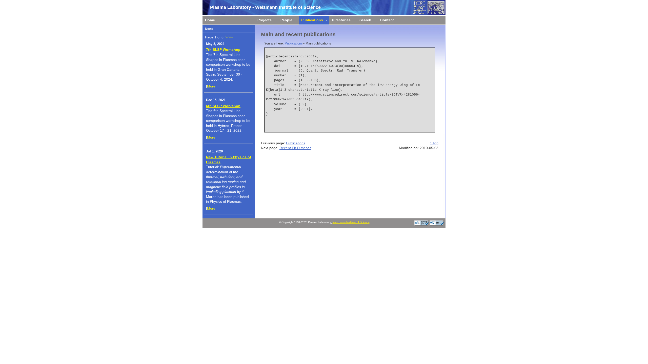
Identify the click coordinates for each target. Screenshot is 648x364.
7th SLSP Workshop (223, 50)
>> (231, 37)
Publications (294, 43)
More (211, 86)
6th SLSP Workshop (223, 106)
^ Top (434, 143)
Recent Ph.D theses (295, 148)
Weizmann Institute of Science (351, 222)
